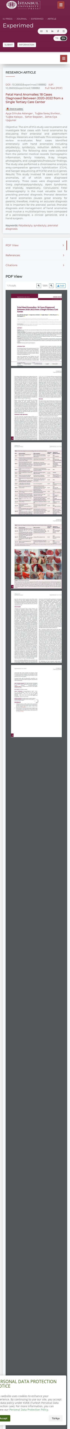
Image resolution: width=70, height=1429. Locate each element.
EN (63, 38)
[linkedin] (52, 31)
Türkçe (56, 1418)
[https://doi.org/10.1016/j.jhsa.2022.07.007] (43, 702)
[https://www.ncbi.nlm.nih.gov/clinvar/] (49, 393)
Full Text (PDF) (53, 87)
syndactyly (40, 225)
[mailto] (41, 31)
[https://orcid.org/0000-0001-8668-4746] (54, 315)
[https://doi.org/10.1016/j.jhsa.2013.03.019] (50, 693)
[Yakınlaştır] (51, 285)
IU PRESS (8, 18)
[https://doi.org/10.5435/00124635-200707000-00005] (50, 717)
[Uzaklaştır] (38, 285)
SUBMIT (8, 44)
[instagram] (63, 31)
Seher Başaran (33, 116)
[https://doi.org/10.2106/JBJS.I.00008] (30, 718)
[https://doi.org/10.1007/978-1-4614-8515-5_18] (50, 721)
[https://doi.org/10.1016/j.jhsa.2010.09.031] (18, 715)
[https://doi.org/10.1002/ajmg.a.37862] (48, 710)
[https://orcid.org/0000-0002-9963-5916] (45, 315)
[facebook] (58, 31)
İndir (61, 285)
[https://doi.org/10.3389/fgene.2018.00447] (18, 724)
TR (56, 38)
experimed (36, 18)
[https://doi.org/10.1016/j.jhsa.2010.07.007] (22, 711)
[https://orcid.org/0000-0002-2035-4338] (21, 316)
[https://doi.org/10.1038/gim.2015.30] (56, 681)
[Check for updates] (15, 109)
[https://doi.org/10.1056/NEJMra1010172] (50, 706)
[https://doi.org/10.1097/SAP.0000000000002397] (48, 697)
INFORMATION (26, 44)
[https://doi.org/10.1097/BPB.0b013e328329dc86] (42, 714)
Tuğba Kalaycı (14, 116)
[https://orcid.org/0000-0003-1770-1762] (23, 315)
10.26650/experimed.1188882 (29, 84)
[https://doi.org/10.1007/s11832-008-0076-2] (30, 721)
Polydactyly (25, 225)
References (13, 255)
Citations (11, 265)
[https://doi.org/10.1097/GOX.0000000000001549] (22, 727)
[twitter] (47, 31)
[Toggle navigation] (60, 4)
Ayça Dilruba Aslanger (19, 113)
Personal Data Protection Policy (28, 1409)
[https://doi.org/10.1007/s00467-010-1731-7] (57, 704)
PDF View (12, 245)
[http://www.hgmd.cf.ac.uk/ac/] (44, 394)
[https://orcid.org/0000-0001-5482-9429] (35, 315)
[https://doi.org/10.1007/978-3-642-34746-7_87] (56, 675)
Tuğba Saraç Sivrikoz (47, 113)
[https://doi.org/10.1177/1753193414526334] (60, 688)
